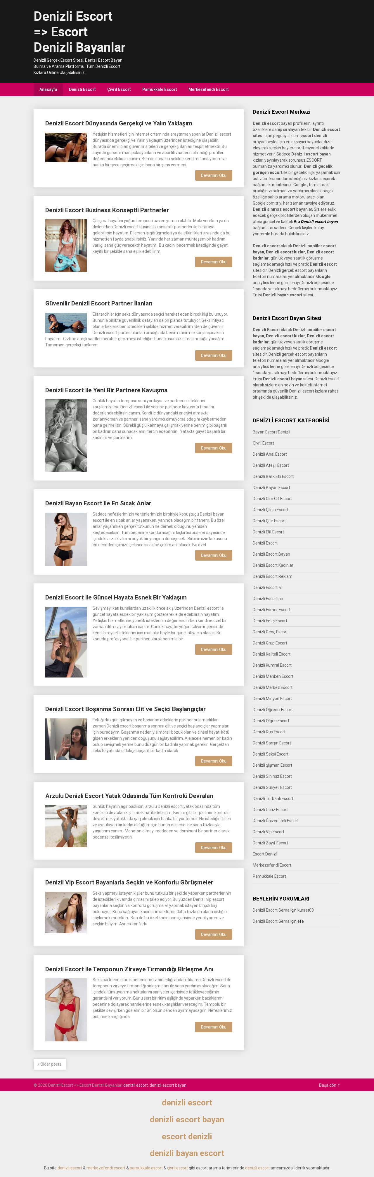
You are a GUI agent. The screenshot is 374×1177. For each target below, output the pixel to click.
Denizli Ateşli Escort (271, 465)
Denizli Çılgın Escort (270, 509)
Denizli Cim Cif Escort (272, 498)
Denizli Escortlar (267, 587)
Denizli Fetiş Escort (270, 620)
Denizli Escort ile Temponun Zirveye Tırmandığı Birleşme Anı (129, 969)
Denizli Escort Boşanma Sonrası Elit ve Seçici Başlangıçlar (125, 709)
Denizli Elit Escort (268, 532)
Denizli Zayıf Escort (270, 843)
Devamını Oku (213, 175)
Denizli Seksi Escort (270, 754)
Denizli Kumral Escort (272, 665)
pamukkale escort (146, 1168)
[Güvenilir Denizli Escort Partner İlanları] (66, 322)
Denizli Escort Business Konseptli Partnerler (107, 210)
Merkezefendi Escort (208, 89)
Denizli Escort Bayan (271, 554)
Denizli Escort (82, 89)
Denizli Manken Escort (273, 676)
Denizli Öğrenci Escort (273, 709)
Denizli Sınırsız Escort (272, 776)
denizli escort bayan (168, 1085)
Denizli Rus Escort (269, 732)
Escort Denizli (265, 854)
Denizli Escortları (268, 598)
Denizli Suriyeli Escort (272, 787)
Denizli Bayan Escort (271, 487)
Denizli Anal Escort (270, 454)
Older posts (50, 1064)
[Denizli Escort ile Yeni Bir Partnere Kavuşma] (66, 435)
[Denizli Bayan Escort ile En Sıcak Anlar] (66, 538)
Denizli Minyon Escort (272, 698)
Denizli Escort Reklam (272, 576)
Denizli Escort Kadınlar (273, 565)
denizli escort (135, 1085)
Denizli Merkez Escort (272, 687)
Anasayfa (48, 89)
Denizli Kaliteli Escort (271, 654)
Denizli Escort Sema (271, 910)
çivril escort (177, 1168)
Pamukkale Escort (159, 89)
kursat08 (305, 910)
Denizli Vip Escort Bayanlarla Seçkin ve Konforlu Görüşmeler (129, 882)
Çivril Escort (119, 89)
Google (322, 360)
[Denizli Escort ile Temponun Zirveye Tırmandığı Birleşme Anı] (66, 1009)
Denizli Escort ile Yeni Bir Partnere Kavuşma (106, 390)
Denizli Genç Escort (270, 632)
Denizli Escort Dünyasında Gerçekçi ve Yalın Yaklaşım (118, 123)
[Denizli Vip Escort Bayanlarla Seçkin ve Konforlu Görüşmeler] (66, 911)
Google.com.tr (265, 203)
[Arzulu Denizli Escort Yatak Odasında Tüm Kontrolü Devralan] (66, 825)
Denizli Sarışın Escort (272, 743)
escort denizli (313, 135)
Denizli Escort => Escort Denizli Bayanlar (80, 32)
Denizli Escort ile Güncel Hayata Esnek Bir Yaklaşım (116, 597)
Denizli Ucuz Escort (270, 809)
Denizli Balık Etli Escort (273, 476)
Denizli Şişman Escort (272, 765)
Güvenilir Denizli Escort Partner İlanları (99, 303)
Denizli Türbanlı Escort (273, 798)
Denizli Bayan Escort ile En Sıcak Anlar (98, 503)
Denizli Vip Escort (268, 831)
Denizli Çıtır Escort (269, 520)
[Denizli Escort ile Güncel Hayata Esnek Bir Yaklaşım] (66, 641)
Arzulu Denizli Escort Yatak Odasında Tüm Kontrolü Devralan (129, 795)
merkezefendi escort (105, 1168)
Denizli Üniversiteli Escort (276, 820)
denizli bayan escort (187, 1153)
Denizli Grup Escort (270, 643)
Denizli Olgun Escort (271, 720)
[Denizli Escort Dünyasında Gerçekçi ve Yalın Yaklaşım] (66, 146)
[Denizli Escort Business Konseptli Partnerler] (66, 245)
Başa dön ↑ (329, 1085)
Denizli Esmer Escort (271, 609)
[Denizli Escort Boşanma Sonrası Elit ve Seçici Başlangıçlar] (66, 738)
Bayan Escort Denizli (271, 432)
